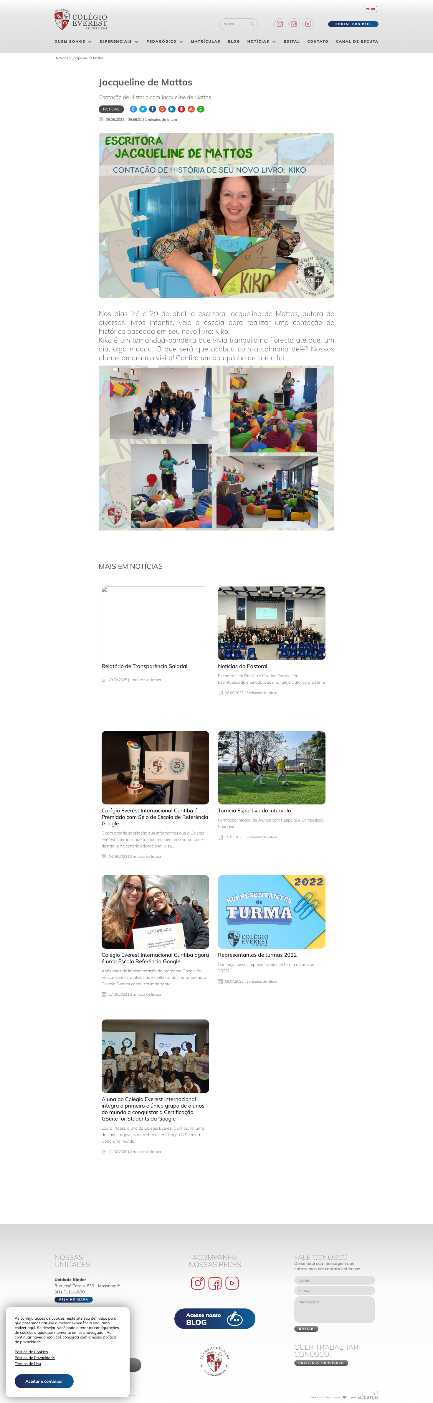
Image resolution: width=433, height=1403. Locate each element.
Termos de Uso (28, 1363)
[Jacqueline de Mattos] (216, 215)
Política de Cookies (31, 1352)
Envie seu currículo (321, 1362)
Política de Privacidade (35, 1358)
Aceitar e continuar (44, 1381)
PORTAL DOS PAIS (353, 24)
